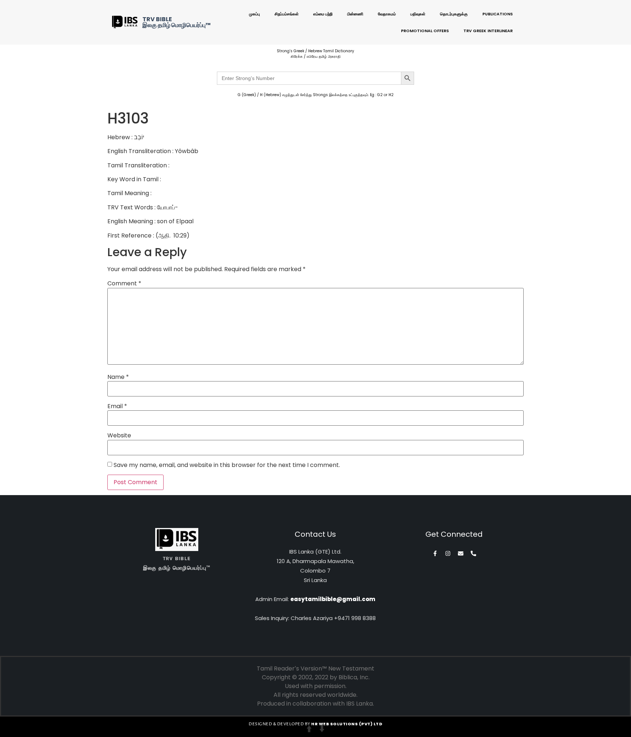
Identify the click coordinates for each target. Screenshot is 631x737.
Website (119, 435)
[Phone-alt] (473, 553)
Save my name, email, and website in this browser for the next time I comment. (227, 465)
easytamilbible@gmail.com (332, 599)
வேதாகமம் (387, 14)
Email (117, 406)
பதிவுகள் (417, 14)
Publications (497, 14)
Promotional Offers (425, 31)
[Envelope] (460, 553)
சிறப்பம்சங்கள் (287, 14)
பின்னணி (355, 14)
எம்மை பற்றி (323, 14)
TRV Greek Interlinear (488, 31)
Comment (124, 283)
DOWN (321, 728)
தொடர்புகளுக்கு (454, 14)
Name (118, 377)
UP (309, 728)
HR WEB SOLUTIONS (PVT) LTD (346, 724)
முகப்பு (254, 14)
